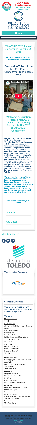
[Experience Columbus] (18, 284)
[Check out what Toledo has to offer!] (18, 256)
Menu (20, 33)
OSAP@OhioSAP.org (18, 420)
